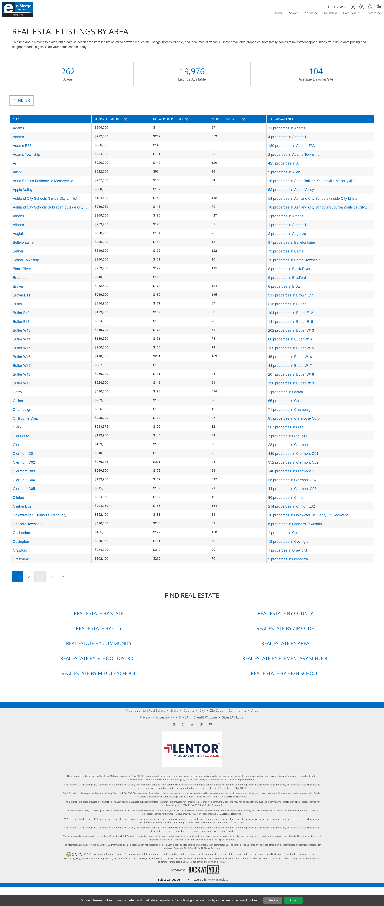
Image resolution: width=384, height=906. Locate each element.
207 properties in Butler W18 (291, 374)
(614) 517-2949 (336, 6)
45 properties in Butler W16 (290, 356)
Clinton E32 (22, 506)
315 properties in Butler (287, 303)
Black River (22, 268)
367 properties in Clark (286, 426)
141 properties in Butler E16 (290, 321)
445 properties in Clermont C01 (293, 453)
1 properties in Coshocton (288, 532)
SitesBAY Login (233, 717)
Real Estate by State (99, 613)
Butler (17, 303)
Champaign (22, 409)
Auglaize (20, 233)
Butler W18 (22, 374)
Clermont (20, 444)
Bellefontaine (23, 242)
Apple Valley (23, 189)
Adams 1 (20, 136)
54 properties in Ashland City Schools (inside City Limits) (313, 198)
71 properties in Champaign (290, 409)
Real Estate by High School (285, 673)
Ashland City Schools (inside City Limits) (45, 198)
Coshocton (21, 532)
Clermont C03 (24, 470)
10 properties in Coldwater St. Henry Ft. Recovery (308, 514)
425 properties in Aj (283, 163)
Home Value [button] (351, 13)
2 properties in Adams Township (293, 154)
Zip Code (216, 710)
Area (254, 710)
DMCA (183, 717)
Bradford (20, 277)
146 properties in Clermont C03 (293, 470)
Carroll (18, 391)
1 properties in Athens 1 (287, 224)
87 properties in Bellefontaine (291, 242)
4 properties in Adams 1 (287, 136)
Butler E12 (21, 312)
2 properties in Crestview (288, 558)
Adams (18, 127)
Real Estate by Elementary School (285, 658)
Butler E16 (21, 321)
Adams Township (26, 154)
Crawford (20, 550)
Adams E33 (22, 145)
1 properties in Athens (285, 215)
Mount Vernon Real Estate (145, 710)
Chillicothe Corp (25, 418)
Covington (21, 541)
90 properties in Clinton (286, 497)
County (188, 710)
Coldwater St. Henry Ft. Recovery (39, 514)
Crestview (21, 558)
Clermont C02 (24, 462)
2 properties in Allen (284, 171)
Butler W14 (22, 338)
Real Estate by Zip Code (285, 628)
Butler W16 (22, 356)
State (174, 710)
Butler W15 (22, 347)
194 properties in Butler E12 (290, 312)
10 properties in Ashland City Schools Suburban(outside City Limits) (316, 207)
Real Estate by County (285, 613)
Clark (17, 426)
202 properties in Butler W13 (291, 330)
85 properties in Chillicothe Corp (294, 418)
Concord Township (27, 523)
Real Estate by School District (98, 658)
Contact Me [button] (373, 13)
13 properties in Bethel (286, 250)
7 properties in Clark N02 (288, 435)
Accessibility (165, 717)
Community (237, 710)
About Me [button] (311, 13)
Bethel (18, 250)
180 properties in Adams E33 (291, 145)
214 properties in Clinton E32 (291, 506)
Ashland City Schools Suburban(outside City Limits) (48, 207)
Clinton (18, 497)
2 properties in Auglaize (287, 233)
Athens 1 (20, 224)
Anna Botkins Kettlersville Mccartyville (43, 180)
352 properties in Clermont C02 (293, 462)
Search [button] (293, 13)
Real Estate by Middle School (98, 673)
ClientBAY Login (205, 717)
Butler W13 (22, 330)
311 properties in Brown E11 (291, 294)
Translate (222, 879)
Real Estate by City (99, 628)
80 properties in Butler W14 (290, 338)
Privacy (145, 717)
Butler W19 (22, 382)
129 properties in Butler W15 (291, 347)
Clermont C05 (24, 488)
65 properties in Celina (286, 400)
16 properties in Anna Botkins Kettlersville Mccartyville (311, 180)
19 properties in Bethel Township (294, 259)
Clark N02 (21, 435)
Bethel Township (26, 259)
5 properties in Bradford (287, 277)
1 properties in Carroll (285, 391)
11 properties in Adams (286, 127)
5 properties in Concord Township (295, 523)
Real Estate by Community (99, 643)
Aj (14, 163)
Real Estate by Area (285, 643)
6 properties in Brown (285, 286)
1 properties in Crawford (287, 550)
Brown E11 (21, 294)
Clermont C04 (24, 479)
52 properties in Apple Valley (291, 189)
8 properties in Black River (289, 268)
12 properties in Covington (289, 541)
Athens (18, 215)
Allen (17, 171)
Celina (18, 400)
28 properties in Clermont (288, 444)
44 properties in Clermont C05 (292, 488)
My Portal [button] (330, 13)
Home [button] (279, 13)
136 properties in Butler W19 (291, 382)
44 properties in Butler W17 (290, 365)
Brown (18, 286)
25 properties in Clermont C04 (292, 479)
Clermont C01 (24, 453)
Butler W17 (22, 365)
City (202, 710)
